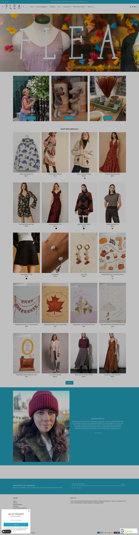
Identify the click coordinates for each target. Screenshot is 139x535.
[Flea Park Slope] (122, 532)
